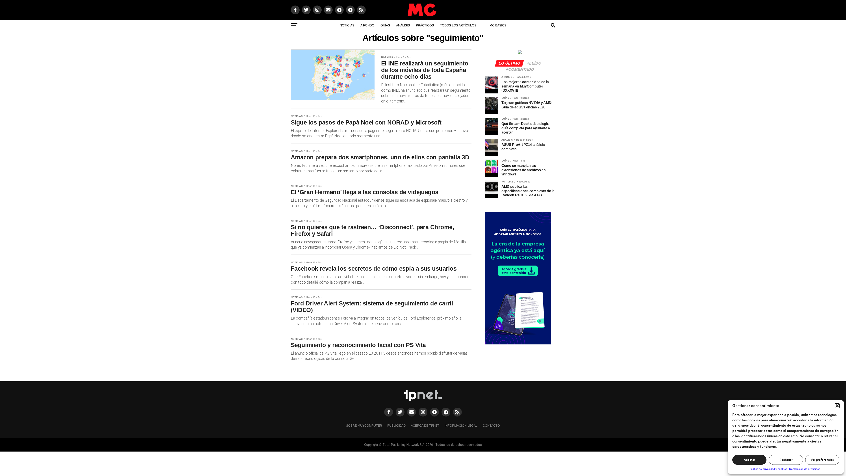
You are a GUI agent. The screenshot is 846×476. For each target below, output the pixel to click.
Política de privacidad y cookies (768, 469)
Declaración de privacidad (804, 469)
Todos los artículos (458, 25)
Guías (385, 25)
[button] (837, 405)
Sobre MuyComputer (364, 425)
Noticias (347, 25)
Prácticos (425, 25)
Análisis (403, 25)
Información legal (461, 425)
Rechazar (785, 459)
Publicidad (396, 425)
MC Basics (498, 25)
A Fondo (367, 25)
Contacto (491, 425)
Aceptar (749, 459)
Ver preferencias (822, 459)
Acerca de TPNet (425, 425)
